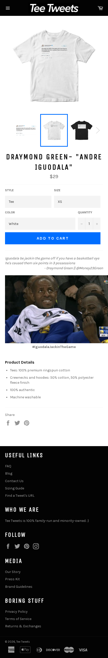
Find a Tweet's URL (19, 495)
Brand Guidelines (18, 587)
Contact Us (14, 481)
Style (9, 190)
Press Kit (12, 579)
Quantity (85, 212)
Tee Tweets (23, 641)
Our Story (13, 572)
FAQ (8, 466)
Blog (8, 473)
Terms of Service (18, 619)
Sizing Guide (14, 488)
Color (10, 212)
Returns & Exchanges (23, 626)
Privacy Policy (16, 611)
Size (57, 190)
